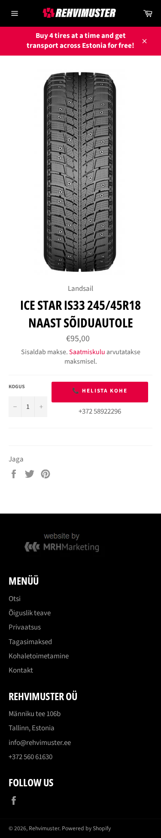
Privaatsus (25, 627)
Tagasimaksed (30, 642)
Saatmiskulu (87, 352)
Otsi (15, 599)
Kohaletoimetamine (39, 656)
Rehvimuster (44, 828)
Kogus (17, 386)
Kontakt (21, 670)
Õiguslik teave (30, 613)
